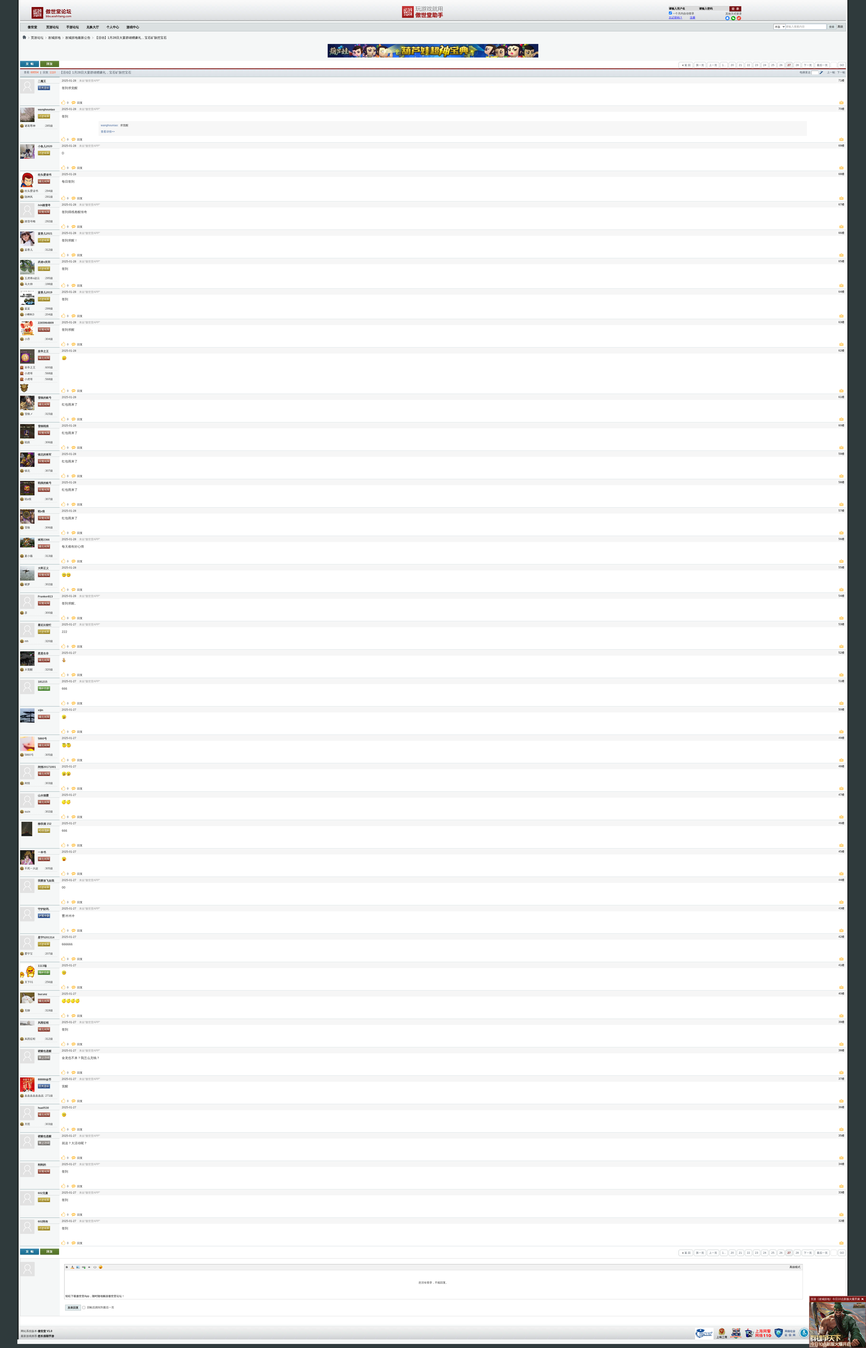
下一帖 (841, 72)
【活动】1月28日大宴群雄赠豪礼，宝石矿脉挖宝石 (131, 37)
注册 (692, 17)
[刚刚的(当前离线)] (27, 1170)
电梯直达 (805, 72)
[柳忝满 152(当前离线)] (27, 829)
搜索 (831, 26)
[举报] (842, 103)
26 (781, 65)
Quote (89, 1267)
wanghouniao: (109, 125)
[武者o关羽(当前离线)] (27, 267)
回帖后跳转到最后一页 (100, 1307)
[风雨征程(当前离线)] (27, 1028)
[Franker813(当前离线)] (27, 602)
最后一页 (822, 65)
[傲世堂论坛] (24, 38)
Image (78, 1267)
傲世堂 (32, 27)
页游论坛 (52, 27)
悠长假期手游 (46, 1336)
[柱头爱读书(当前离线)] (27, 180)
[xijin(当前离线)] (27, 715)
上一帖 (831, 72)
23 (756, 65)
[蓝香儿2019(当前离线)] (27, 297)
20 (732, 65)
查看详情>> (108, 131)
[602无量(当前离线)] (27, 1198)
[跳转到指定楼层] (821, 72)
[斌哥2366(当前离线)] (27, 545)
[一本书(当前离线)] (27, 857)
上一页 (713, 65)
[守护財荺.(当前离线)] (27, 914)
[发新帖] (29, 64)
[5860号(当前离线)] (27, 744)
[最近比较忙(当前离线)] (27, 630)
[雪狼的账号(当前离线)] (27, 403)
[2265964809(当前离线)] (27, 328)
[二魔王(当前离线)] (27, 86)
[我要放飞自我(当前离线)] (27, 886)
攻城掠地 (54, 37)
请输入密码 (706, 8)
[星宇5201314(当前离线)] (27, 942)
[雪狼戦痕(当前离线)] (27, 431)
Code (95, 1267)
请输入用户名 (677, 8)
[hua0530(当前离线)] (27, 1113)
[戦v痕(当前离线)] (27, 516)
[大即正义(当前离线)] (27, 573)
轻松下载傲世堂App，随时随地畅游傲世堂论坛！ (94, 1296)
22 (748, 65)
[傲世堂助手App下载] (423, 17)
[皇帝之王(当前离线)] (27, 356)
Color (72, 1267)
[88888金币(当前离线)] (27, 1084)
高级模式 (795, 1267)
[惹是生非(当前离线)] (27, 658)
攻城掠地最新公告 (77, 37)
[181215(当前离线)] (27, 687)
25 (772, 65)
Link (83, 1267)
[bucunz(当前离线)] (27, 999)
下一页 (808, 65)
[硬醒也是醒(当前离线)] (27, 1056)
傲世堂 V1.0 (45, 1331)
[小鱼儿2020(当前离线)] (27, 151)
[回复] (49, 64)
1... (724, 65)
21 (740, 65)
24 (764, 65)
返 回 (687, 65)
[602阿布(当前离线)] (27, 1226)
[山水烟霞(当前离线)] (27, 800)
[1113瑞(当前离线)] (27, 971)
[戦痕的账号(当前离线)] (27, 488)
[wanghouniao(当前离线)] (27, 115)
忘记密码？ (675, 17)
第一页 (700, 65)
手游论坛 (72, 27)
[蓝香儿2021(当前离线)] (27, 239)
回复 (80, 102)
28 (797, 65)
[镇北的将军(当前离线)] (27, 459)
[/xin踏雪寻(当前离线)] (27, 210)
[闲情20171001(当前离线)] (27, 772)
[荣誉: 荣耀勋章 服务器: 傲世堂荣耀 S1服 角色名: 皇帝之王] (25, 387)
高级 (840, 26)
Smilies (100, 1267)
